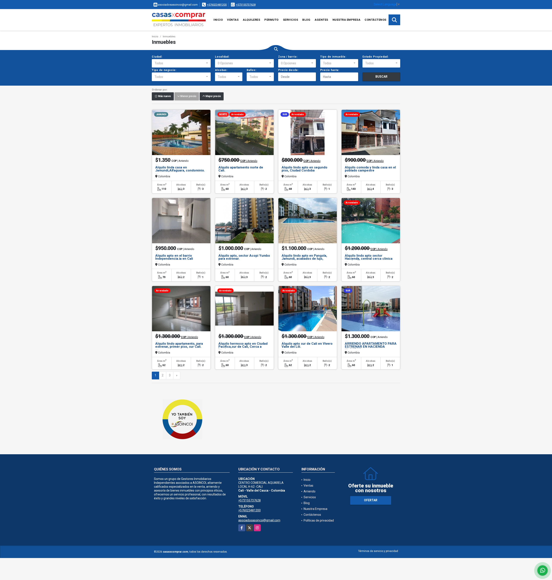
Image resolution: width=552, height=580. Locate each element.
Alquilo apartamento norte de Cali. (240, 168)
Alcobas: (221, 70)
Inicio (218, 19)
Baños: (251, 70)
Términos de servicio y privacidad (378, 551)
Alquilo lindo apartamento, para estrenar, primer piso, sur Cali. (179, 345)
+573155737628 (246, 4)
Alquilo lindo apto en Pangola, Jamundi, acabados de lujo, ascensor (304, 259)
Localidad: (222, 56)
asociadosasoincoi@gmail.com (259, 520)
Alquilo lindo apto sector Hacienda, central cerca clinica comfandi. (368, 259)
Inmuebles (169, 36)
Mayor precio (213, 96)
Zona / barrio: (288, 56)
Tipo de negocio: (164, 70)
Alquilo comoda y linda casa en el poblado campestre (370, 168)
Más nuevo (164, 96)
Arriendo (309, 491)
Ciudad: (157, 56)
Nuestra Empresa (346, 19)
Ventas (232, 19)
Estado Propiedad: (375, 56)
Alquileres (251, 19)
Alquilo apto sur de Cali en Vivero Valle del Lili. (307, 345)
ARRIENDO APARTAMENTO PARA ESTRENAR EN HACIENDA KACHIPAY (371, 347)
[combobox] (181, 63)
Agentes (321, 19)
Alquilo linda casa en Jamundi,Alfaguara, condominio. (180, 168)
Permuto (271, 19)
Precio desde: (288, 70)
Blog (306, 19)
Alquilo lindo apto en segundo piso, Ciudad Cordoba (304, 168)
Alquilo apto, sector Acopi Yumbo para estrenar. (244, 257)
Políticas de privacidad (319, 520)
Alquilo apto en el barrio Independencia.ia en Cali (174, 257)
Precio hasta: (329, 70)
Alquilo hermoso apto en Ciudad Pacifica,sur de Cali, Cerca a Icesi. (243, 347)
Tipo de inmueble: (333, 56)
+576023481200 (217, 4)
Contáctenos (375, 19)
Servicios (290, 19)
